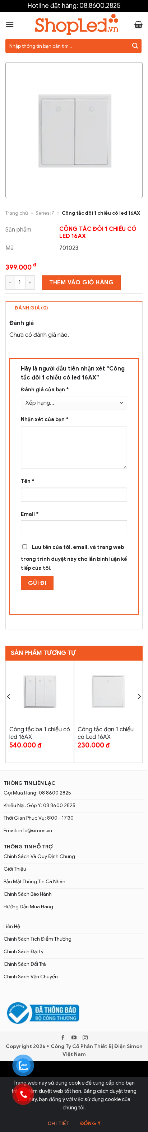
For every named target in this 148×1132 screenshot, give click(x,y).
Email (30, 514)
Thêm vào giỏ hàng (81, 282)
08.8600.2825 (99, 6)
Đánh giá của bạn (45, 389)
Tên (27, 481)
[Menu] (9, 24)
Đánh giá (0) (31, 308)
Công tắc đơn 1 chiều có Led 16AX (106, 733)
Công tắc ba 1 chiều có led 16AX (39, 733)
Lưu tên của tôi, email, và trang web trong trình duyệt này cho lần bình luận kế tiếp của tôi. (74, 558)
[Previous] (9, 711)
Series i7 (45, 213)
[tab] (74, 308)
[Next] (139, 711)
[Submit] (135, 46)
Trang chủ (16, 213)
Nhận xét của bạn (45, 419)
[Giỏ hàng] (138, 24)
